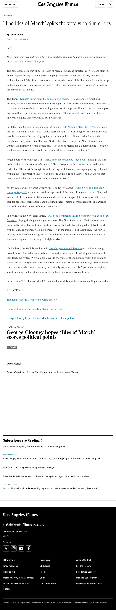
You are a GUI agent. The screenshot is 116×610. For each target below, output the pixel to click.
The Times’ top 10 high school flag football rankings (28, 467)
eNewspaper (9, 560)
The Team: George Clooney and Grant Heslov (32, 299)
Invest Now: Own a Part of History (16, 586)
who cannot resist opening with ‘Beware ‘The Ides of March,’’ (67, 127)
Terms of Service (37, 602)
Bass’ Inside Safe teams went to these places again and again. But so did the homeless (46, 476)
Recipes (44, 572)
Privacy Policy (49, 602)
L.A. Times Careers (86, 572)
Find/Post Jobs (10, 566)
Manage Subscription (86, 578)
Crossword (45, 560)
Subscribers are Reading (21, 440)
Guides (43, 578)
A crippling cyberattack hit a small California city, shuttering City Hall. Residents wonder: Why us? (51, 459)
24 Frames (8, 16)
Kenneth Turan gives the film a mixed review (44, 98)
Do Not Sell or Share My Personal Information (90, 602)
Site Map (7, 536)
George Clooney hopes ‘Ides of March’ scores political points (40, 318)
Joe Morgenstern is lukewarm (65, 248)
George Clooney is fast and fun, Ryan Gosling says (34, 309)
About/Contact (83, 560)
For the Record (83, 566)
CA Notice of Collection (64, 602)
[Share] (10, 48)
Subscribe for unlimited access (16, 531)
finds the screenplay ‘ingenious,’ (69, 159)
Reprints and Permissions (89, 584)
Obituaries (45, 566)
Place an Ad (9, 572)
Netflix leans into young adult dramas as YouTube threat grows (34, 447)
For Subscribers (10, 455)
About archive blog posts (31, 61)
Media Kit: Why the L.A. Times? (18, 578)
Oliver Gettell (16, 35)
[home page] (58, 4)
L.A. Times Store (48, 584)
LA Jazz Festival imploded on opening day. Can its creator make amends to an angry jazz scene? (50, 488)
